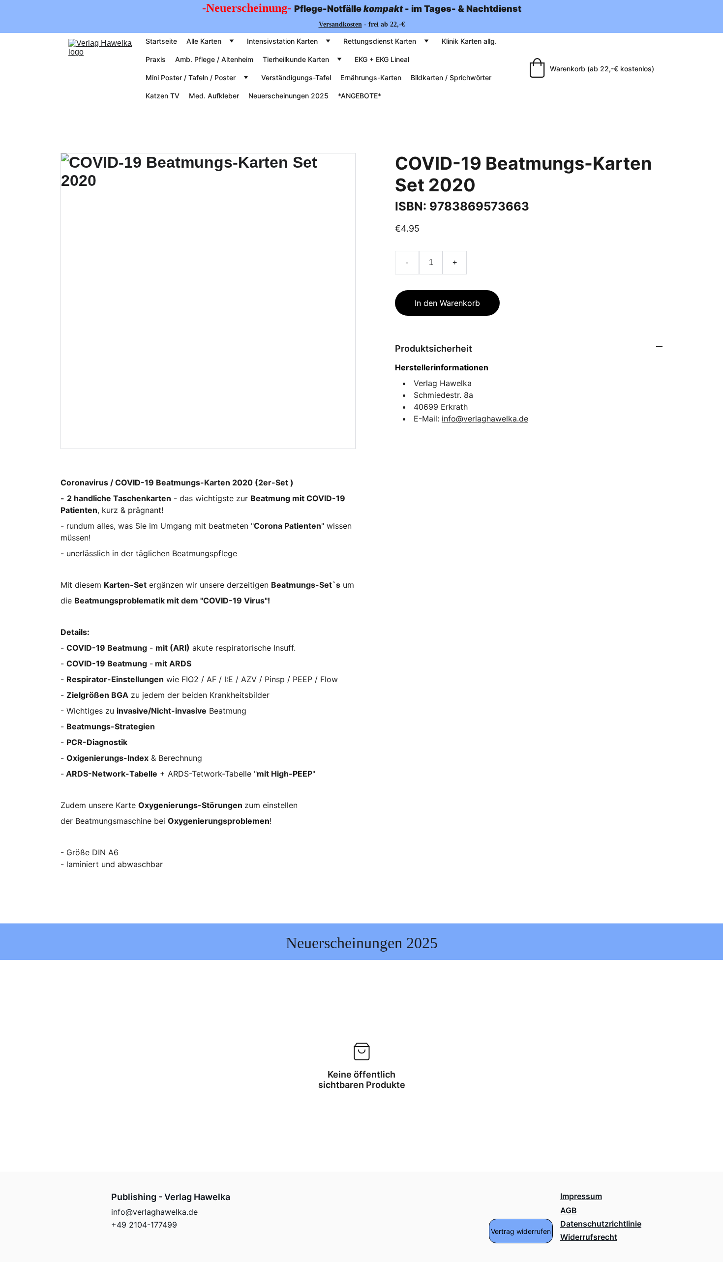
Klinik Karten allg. (469, 41)
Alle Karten (203, 41)
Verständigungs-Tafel (296, 77)
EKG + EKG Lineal (382, 59)
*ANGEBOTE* (359, 95)
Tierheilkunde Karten (296, 59)
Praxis (156, 59)
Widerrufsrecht (588, 1237)
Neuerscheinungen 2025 (288, 95)
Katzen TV (163, 95)
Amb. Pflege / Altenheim (214, 59)
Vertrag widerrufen (521, 1231)
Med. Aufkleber (214, 95)
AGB (568, 1210)
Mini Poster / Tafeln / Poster (191, 77)
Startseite (161, 41)
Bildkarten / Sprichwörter (451, 77)
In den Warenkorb (447, 303)
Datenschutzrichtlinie (600, 1224)
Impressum (581, 1196)
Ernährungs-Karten (370, 77)
